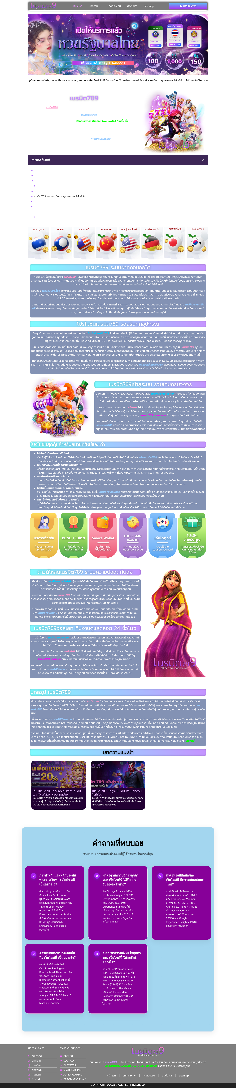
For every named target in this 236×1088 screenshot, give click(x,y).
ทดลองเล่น (115, 6)
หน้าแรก (77, 6)
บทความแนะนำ (42, 206)
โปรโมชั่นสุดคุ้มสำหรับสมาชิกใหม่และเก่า (58, 186)
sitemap (149, 6)
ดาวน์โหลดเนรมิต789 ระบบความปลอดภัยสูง (58, 191)
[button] (203, 160)
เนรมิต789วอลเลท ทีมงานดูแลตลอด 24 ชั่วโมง (60, 196)
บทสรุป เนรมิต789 (44, 201)
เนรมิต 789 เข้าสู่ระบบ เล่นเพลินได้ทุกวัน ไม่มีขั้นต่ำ (64, 217)
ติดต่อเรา (132, 6)
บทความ (93, 6)
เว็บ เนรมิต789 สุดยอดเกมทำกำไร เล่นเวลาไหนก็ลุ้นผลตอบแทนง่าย (74, 212)
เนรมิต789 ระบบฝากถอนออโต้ (51, 171)
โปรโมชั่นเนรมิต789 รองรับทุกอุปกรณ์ (55, 176)
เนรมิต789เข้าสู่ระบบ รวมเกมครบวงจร (55, 181)
